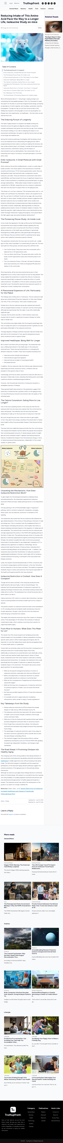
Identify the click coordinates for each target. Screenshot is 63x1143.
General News (13, 8)
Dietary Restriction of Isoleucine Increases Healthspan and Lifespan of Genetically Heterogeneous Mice (22, 791)
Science (43, 8)
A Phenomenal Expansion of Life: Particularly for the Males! (20, 77)
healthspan (4, 761)
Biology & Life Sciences (9, 28)
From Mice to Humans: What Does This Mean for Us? (19, 90)
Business (23, 8)
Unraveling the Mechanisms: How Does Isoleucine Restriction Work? (21, 84)
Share (40, 28)
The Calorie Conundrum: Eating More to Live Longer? (19, 82)
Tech (36, 8)
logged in (11, 814)
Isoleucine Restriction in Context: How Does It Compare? (20, 88)
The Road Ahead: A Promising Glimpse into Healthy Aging (20, 95)
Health (30, 8)
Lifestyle (51, 8)
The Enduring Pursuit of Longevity (13, 70)
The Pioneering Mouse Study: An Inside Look (16, 75)
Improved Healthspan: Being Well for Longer (16, 80)
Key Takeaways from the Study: (12, 93)
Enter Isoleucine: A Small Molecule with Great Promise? (19, 72)
